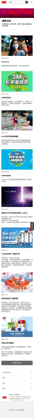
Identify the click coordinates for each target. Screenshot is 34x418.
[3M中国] (3, 2)
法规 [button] (3, 383)
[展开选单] (31, 2)
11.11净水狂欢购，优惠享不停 (10, 254)
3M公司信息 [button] (6, 372)
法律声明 (11, 394)
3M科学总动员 (6, 97)
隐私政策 (17, 394)
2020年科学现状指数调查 (9, 136)
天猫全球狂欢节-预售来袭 (9, 298)
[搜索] (26, 2)
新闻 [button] (3, 378)
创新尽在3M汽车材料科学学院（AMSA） (14, 213)
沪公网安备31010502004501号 (21, 398)
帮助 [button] (3, 388)
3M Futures (5, 62)
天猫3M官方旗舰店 (7, 343)
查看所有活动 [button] (17, 363)
